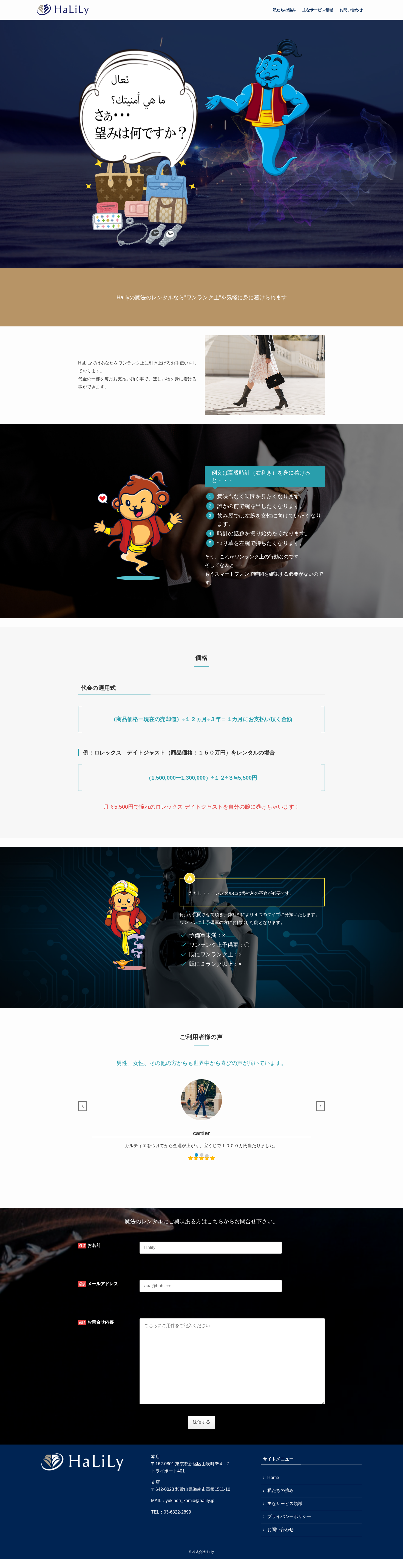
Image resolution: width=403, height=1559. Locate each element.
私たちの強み (280, 1490)
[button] (196, 1155)
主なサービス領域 (284, 1503)
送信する (201, 1422)
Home (273, 1477)
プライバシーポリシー (289, 1516)
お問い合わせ (280, 1529)
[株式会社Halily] (63, 9)
